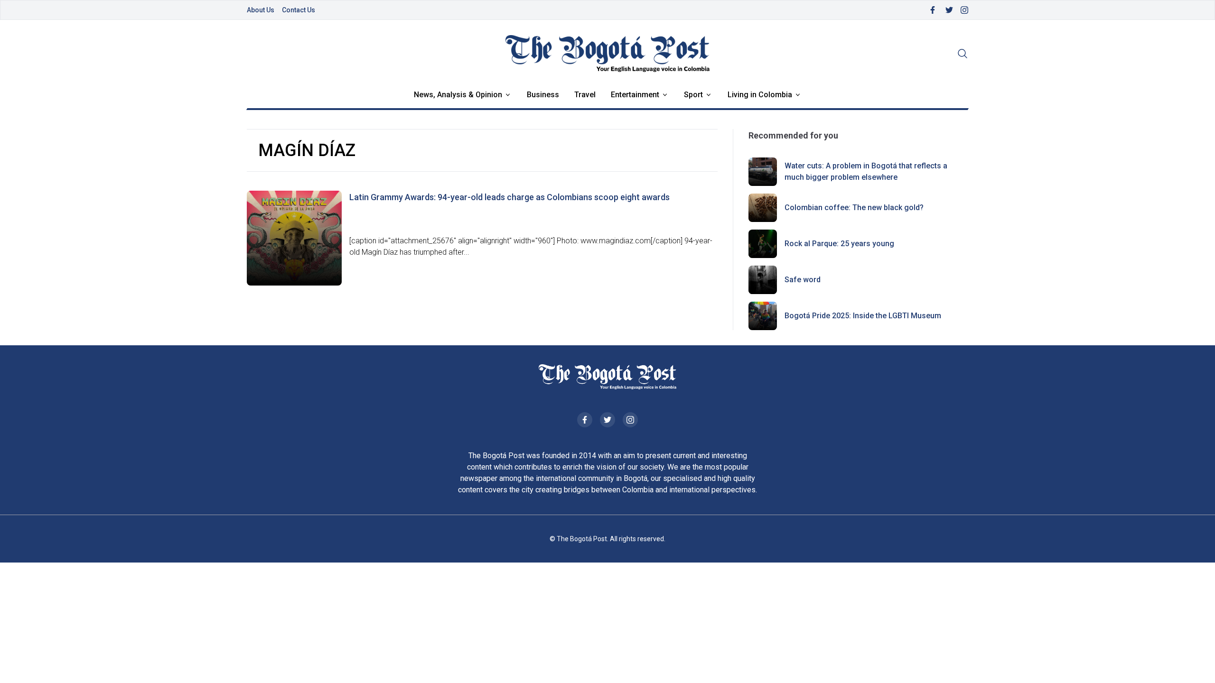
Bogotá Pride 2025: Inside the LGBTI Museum (863, 315)
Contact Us (298, 10)
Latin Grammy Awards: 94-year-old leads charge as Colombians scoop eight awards (509, 197)
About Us (260, 10)
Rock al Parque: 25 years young (839, 243)
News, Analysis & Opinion (458, 94)
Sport (693, 94)
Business (543, 94)
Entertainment (635, 94)
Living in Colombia (760, 94)
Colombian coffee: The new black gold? (854, 207)
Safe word (803, 279)
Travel (585, 94)
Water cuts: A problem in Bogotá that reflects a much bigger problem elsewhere (866, 171)
